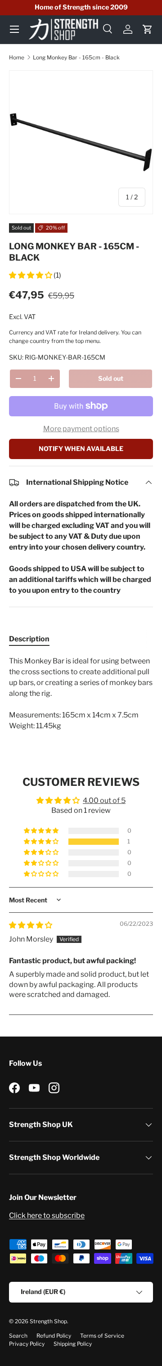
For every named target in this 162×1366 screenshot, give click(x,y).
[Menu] (14, 29)
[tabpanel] (81, 693)
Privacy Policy (27, 1343)
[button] (148, 29)
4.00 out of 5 (104, 800)
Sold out (110, 378)
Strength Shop (48, 1321)
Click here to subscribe (47, 1215)
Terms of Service (102, 1335)
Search (18, 1335)
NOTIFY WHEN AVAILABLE (81, 448)
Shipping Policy (73, 1343)
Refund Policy (53, 1335)
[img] (30, 925)
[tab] (29, 639)
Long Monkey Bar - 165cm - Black (76, 57)
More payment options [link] (81, 428)
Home (16, 57)
